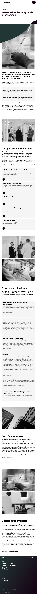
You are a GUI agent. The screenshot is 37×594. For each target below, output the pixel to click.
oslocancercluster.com (6, 461)
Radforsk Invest (7, 563)
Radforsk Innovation (9, 565)
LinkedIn (5, 580)
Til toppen (30, 557)
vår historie (4, 160)
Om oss (4, 567)
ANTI (10, 592)
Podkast (5, 569)
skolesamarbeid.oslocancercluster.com (10, 551)
